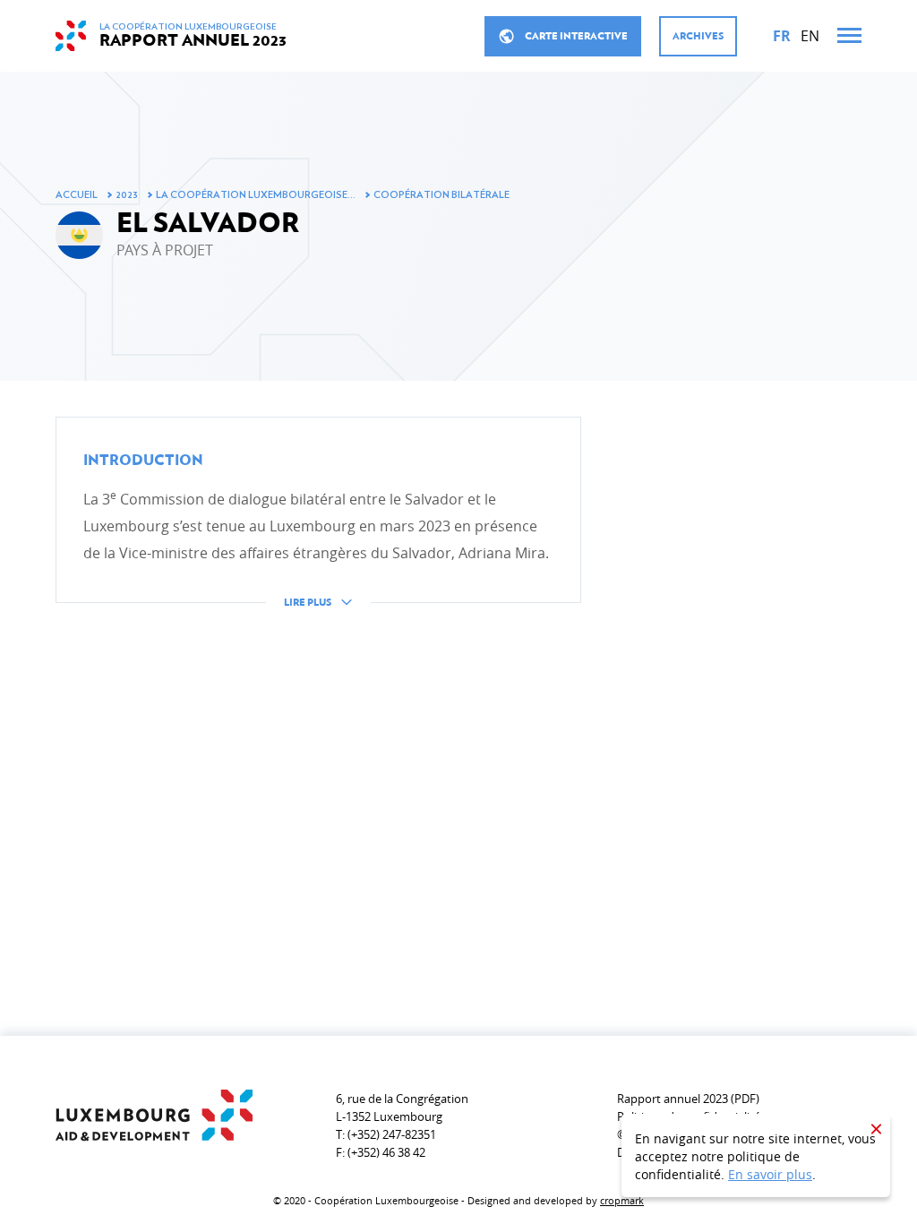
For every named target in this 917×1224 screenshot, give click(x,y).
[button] (318, 526)
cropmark (622, 1200)
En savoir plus (770, 1174)
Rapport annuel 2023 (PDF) (688, 1098)
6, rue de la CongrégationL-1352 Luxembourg (402, 1107)
